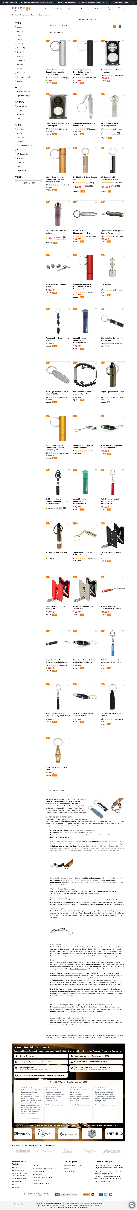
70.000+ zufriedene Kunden (94, 2)
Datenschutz (16, 1187)
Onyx (20, 118)
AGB (14, 1184)
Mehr (97, 9)
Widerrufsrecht (37, 1174)
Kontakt (15, 1167)
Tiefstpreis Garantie (39, 1171)
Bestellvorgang (17, 1181)
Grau (20, 44)
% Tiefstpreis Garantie (121, 2)
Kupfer (20, 52)
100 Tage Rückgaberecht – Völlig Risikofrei (36, 1062)
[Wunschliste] (123, 9)
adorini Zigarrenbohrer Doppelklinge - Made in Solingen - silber (55, 72)
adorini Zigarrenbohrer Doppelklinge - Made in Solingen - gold (55, 447)
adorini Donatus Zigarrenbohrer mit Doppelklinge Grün (80, 501)
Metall (21, 114)
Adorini (20, 129)
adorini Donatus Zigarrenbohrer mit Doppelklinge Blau (80, 340)
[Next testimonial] (120, 1101)
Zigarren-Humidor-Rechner (41, 1183)
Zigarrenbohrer (24, 96)
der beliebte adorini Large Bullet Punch (109, 913)
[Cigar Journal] (45, 1133)
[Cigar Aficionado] (21, 1133)
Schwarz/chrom (24, 77)
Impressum (36, 1180)
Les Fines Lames (24, 146)
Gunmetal (21, 48)
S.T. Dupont (22, 154)
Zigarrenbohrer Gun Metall (56, 552)
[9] (83, 78)
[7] (81, 78)
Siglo (20, 158)
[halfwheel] (115, 1133)
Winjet (20, 162)
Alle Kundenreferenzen (102, 1181)
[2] (49, 78)
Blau (19, 27)
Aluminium (22, 106)
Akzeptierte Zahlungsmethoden (43, 1177)
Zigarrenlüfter (106, 284)
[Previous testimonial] (17, 1101)
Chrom (20, 35)
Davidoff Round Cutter (78, 969)
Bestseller (65, 26)
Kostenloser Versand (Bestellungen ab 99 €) (91, 1056)
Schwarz (21, 73)
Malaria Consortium (54, 1203)
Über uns (36, 1165)
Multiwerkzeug (23, 91)
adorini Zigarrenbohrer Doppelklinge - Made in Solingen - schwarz (82, 72)
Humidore (67, 1168)
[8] (55, 78)
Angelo (20, 133)
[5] (57, 129)
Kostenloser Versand (38, 2)
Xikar (20, 166)
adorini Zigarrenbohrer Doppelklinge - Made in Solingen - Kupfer (55, 179)
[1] (48, 78)
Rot (19, 69)
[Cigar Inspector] (68, 1133)
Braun (20, 31)
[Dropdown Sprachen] (120, 1204)
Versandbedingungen (19, 1178)
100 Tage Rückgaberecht (66, 2)
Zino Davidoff (23, 170)
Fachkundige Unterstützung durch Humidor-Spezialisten (41, 1075)
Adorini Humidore (69, 1171)
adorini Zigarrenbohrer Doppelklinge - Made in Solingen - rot (82, 286)
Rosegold (21, 64)
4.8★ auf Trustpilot (10, 2)
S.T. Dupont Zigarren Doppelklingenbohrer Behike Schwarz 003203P (57, 501)
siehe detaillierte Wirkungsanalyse (75, 1207)
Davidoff (21, 141)
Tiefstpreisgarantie (26, 1068)
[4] (51, 78)
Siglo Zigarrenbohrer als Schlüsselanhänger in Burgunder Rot (110, 501)
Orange (21, 60)
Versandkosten (63, 1037)
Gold (20, 39)
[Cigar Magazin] (92, 1133)
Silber (20, 81)
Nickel (20, 56)
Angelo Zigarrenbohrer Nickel (112, 392)
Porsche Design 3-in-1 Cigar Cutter (85, 1007)
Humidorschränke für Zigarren (73, 1165)
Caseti (20, 137)
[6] (53, 78)
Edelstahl (21, 110)
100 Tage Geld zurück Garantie (43, 1168)
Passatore (22, 150)
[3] (50, 78)
